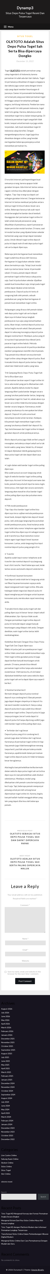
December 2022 (8, 1139)
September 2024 (8, 1094)
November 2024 (8, 1087)
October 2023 (7, 1135)
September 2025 (8, 1050)
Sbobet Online (7, 1163)
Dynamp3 (25, 8)
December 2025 (8, 1038)
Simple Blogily (37, 1270)
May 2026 (5, 1020)
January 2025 (6, 1080)
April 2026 (5, 1024)
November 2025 (8, 1042)
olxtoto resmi (6, 1181)
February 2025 (7, 1076)
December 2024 (8, 1083)
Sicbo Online (6, 1166)
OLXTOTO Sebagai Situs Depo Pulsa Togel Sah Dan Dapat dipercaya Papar (25, 838)
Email (25, 950)
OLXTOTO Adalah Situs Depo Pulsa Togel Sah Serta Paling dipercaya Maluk (25, 864)
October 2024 (7, 1091)
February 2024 (7, 1120)
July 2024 (5, 1102)
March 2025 (6, 1072)
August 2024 (6, 1098)
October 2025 (7, 1046)
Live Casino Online (9, 1155)
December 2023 (8, 1128)
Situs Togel (25, 36)
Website (25, 961)
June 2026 (5, 1016)
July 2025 (5, 1057)
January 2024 (6, 1124)
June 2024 (5, 1106)
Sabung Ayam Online (9, 1159)
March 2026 (6, 1027)
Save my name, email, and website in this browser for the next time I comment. (24, 973)
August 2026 (6, 1009)
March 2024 (6, 1117)
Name (25, 938)
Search (4, 1192)
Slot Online (6, 1174)
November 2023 (8, 1132)
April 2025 (5, 1068)
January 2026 (6, 1035)
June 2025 (5, 1061)
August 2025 (6, 1053)
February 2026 (7, 1031)
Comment (25, 905)
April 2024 (5, 1113)
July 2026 (5, 1012)
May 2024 (5, 1109)
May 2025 (5, 1065)
